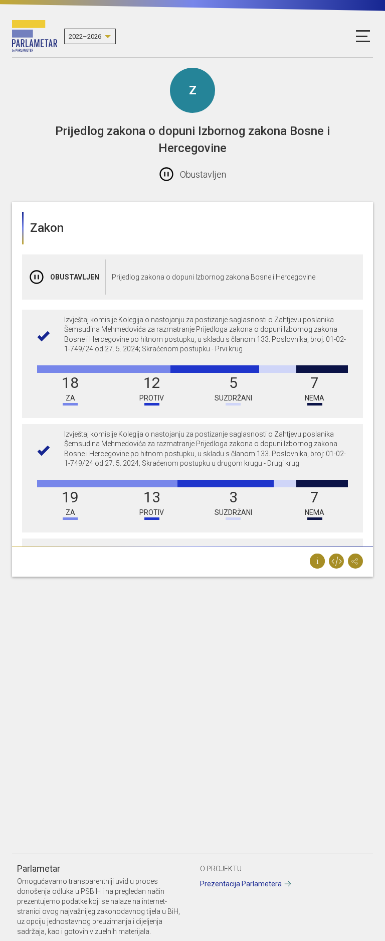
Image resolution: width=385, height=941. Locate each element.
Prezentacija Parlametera (241, 884)
